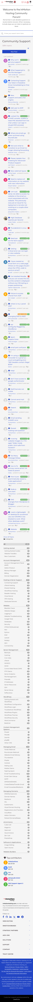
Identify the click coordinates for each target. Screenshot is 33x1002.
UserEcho (16, 999)
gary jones (11, 64)
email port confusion (18, 347)
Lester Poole (12, 222)
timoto (10, 89)
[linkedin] (10, 916)
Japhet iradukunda (14, 287)
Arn (9, 872)
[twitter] (14, 916)
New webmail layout (18, 171)
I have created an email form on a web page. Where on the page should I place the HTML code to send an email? (18, 265)
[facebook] (4, 916)
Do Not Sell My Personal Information (12, 971)
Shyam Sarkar (12, 186)
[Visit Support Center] (27, 2)
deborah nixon (12, 152)
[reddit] (22, 916)
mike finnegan (12, 341)
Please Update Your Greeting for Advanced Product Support (16, 160)
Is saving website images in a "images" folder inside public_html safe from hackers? (17, 443)
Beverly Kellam (12, 110)
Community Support (16, 41)
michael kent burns (14, 523)
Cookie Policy (6, 986)
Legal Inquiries (24, 969)
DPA (26, 967)
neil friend (11, 165)
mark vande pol (13, 74)
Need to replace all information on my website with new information (18, 181)
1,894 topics (7, 46)
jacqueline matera (13, 212)
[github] (7, 916)
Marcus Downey (13, 102)
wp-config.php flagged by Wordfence (16, 327)
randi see (11, 232)
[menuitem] (22, 2)
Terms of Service (10, 967)
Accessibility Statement (12, 969)
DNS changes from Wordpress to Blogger (18, 502)
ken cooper (11, 298)
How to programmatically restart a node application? (17, 479)
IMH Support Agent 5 (15, 883)
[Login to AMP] (25, 2)
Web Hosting (8, 921)
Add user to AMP (16, 108)
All (16, 544)
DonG (10, 367)
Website (13, 529)
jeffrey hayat (12, 173)
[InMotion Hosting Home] (11, 2)
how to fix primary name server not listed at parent (17, 468)
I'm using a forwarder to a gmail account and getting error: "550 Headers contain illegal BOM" (18, 360)
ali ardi (10, 272)
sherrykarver (12, 243)
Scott (10, 867)
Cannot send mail (17, 399)
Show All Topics (9, 537)
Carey (10, 473)
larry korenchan (13, 412)
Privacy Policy (20, 967)
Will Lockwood (12, 318)
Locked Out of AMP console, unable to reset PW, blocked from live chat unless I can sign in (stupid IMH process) (18, 120)
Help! (12, 371)
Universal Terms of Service (14, 983)
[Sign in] (28, 48)
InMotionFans (13, 861)
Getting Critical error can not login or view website (18, 251)
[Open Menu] (2, 2)
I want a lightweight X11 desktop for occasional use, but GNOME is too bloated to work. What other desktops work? (18, 516)
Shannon (11, 140)
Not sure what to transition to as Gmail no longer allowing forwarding (18, 148)
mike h (10, 127)
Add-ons (6, 935)
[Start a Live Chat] (22, 2)
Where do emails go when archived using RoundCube (17, 135)
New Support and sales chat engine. (17, 98)
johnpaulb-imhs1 (14, 878)
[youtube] (18, 916)
